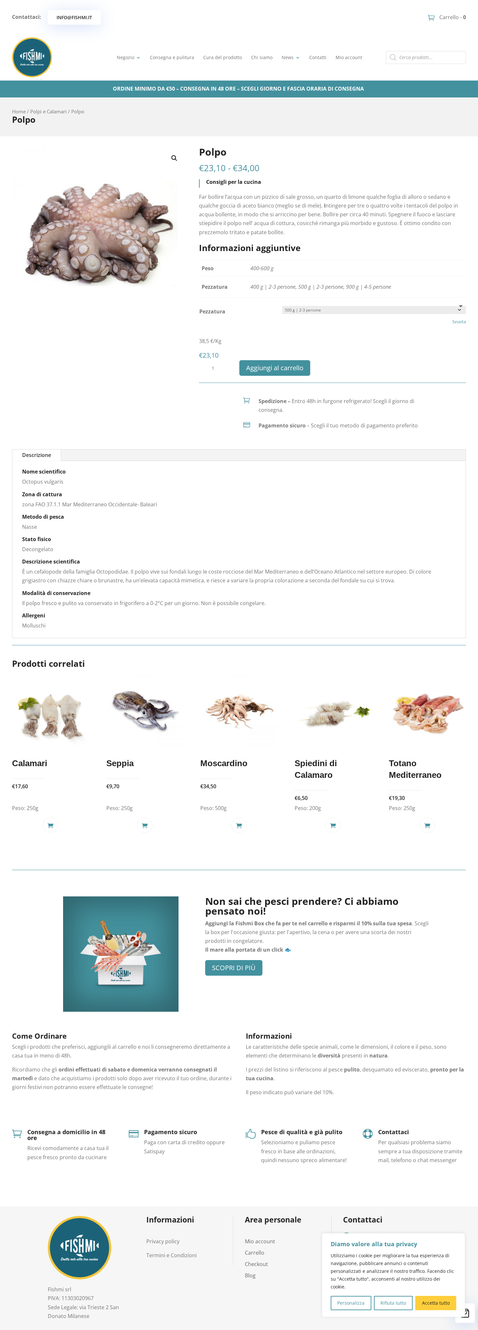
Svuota (459, 321)
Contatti (317, 57)
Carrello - (452, 17)
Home (19, 111)
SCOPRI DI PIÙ (234, 967)
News (288, 57)
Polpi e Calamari (48, 111)
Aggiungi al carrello (274, 367)
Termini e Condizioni (171, 1255)
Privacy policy (162, 1241)
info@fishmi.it (74, 17)
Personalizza (351, 1303)
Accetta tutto (436, 1303)
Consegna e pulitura (172, 57)
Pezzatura (212, 311)
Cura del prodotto (222, 57)
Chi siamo (261, 57)
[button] (174, 158)
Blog (250, 1275)
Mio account (349, 57)
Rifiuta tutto (393, 1303)
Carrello (254, 1252)
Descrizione (36, 455)
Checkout (256, 1264)
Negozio (125, 57)
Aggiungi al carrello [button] (50, 825)
